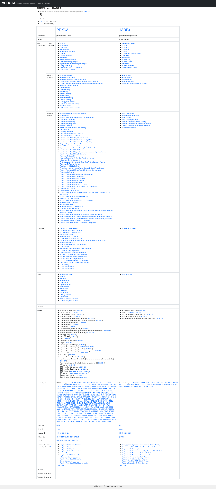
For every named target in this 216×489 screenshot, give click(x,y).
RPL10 (80, 415)
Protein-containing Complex (69, 62)
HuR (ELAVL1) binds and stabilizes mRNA (74, 254)
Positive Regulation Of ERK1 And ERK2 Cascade (76, 200)
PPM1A (82, 411)
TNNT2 (109, 419)
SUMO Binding (127, 79)
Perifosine (63, 291)
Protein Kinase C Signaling (69, 202)
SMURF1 (86, 417)
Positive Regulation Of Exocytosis (71, 182)
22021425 (69, 343)
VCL (92, 421)
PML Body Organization (130, 119)
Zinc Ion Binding (65, 94)
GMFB (93, 395)
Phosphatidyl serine (66, 274)
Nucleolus (125, 47)
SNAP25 (99, 417)
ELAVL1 (91, 391)
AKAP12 (109, 383)
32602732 (90, 333)
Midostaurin (64, 288)
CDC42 (99, 387)
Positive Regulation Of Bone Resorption (73, 178)
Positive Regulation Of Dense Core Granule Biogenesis (78, 222)
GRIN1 (68, 397)
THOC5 (94, 419)
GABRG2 (110, 393)
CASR (74, 387)
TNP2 (58, 421)
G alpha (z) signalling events (69, 250)
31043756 (75, 312)
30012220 (73, 371)
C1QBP (62, 387)
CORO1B (63, 389)
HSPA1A (86, 401)
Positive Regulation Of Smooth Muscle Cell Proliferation (78, 186)
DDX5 (85, 389)
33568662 (73, 326)
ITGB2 (111, 401)
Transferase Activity (66, 98)
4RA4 (69, 441)
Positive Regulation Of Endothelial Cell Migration (76, 140)
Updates (47, 3)
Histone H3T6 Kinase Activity (69, 104)
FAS (61, 393)
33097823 (80, 310)
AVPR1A (105, 385)
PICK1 (100, 409)
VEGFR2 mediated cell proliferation (71, 259)
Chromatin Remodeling (67, 121)
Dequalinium (64, 282)
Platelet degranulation (129, 228)
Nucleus (62, 43)
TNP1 (114, 419)
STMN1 (58, 419)
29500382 (73, 335)
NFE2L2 (59, 407)
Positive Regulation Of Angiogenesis (72, 176)
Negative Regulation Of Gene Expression (135, 463)
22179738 (68, 339)
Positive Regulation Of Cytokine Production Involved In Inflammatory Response (86, 218)
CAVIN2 (78, 387)
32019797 (76, 324)
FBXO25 (66, 393)
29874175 (85, 373)
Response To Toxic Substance (70, 136)
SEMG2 (64, 417)
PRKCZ (95, 411)
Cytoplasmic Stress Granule (131, 53)
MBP (77, 405)
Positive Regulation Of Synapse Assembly (74, 196)
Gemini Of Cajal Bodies (129, 68)
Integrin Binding (65, 87)
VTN (95, 421)
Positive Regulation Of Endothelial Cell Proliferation (76, 117)
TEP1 (86, 419)
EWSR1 (108, 391)
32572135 (91, 318)
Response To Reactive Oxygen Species (73, 113)
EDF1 (114, 389)
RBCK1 (105, 413)
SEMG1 (59, 417)
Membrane (63, 57)
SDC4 (109, 415)
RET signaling (64, 265)
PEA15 (73, 409)
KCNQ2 (83, 403)
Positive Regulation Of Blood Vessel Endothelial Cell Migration (80, 170)
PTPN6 (76, 413)
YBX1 (151, 387)
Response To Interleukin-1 (68, 204)
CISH (58, 389)
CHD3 (140, 383)
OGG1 (107, 407)
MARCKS (72, 405)
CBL (83, 387)
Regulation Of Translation (130, 115)
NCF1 (100, 405)
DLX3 (102, 389)
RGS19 (110, 413)
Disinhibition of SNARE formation (71, 230)
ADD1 (89, 383)
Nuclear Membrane (128, 66)
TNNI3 (104, 419)
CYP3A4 (74, 389)
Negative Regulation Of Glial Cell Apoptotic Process (77, 158)
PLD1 (58, 411)
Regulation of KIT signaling (69, 236)
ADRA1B (98, 383)
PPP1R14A (89, 411)
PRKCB (142, 385)
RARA (101, 413)
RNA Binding (126, 75)
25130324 (82, 345)
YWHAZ (109, 421)
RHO (66, 415)
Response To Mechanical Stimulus (71, 134)
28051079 (63, 361)
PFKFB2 (90, 409)
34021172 (150, 314)
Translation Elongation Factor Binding (134, 83)
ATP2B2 (99, 385)
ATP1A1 (87, 385)
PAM (63, 409)
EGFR (64, 391)
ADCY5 (84, 383)
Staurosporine (64, 280)
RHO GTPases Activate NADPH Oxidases (74, 261)
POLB (67, 411)
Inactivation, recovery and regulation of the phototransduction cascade (83, 240)
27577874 (80, 371)
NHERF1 (71, 407)
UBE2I (143, 387)
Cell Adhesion (64, 130)
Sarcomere (125, 64)
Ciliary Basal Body (66, 66)
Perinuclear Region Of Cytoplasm (71, 68)
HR (74, 401)
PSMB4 (106, 411)
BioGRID (42, 21)
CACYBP (68, 387)
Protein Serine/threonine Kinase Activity (73, 79)
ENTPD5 (97, 391)
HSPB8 (92, 401)
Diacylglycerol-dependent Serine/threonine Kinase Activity (79, 81)
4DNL (65, 441)
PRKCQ (158, 385)
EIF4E (79, 391)
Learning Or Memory (66, 132)
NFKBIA (65, 407)
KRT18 (95, 403)
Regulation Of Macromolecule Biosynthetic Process (139, 453)
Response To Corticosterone (69, 190)
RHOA (71, 415)
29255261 (72, 355)
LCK (99, 403)
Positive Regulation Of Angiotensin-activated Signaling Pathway (81, 214)
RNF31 (75, 415)
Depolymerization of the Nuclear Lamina (73, 252)
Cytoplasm (63, 47)
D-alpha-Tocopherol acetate (69, 301)
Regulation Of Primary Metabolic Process (135, 457)
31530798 (84, 353)
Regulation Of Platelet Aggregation (71, 206)
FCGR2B (78, 393)
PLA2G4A (105, 409)
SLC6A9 (80, 417)
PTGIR (111, 411)
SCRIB (96, 415)
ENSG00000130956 (125, 433)
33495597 (90, 347)
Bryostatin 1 (64, 297)
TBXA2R (80, 419)
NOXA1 (87, 407)
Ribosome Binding (128, 81)
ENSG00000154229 (62, 433)
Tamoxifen (63, 278)
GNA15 (103, 395)
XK (99, 421)
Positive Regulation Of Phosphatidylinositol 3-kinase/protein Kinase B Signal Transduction (85, 193)
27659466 (82, 367)
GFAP (71, 395)
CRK (143, 383)
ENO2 (157, 383)
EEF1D (58, 391)
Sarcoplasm (126, 57)
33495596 (85, 328)
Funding (40, 3)
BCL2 (110, 385)
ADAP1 (78, 383)
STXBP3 (71, 419)
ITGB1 (106, 401)
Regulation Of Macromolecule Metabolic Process (138, 455)
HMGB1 (59, 401)
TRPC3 (83, 421)
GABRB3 (104, 393)
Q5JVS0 (121, 437)
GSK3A (98, 397)
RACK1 (85, 413)
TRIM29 (72, 421)
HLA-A (98, 399)
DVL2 (110, 389)
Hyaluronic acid (127, 274)
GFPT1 (76, 395)
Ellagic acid (64, 293)
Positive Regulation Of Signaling (70, 459)
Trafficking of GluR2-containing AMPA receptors (75, 248)
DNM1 (106, 389)
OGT (120, 385)
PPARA (71, 411)
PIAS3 (124, 385)
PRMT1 (169, 385)
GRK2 (85, 397)
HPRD (42, 23)
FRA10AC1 (163, 383)
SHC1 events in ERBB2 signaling (71, 232)
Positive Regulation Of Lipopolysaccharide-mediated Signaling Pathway (83, 152)
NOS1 (82, 407)
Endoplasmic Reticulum (67, 51)
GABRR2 (66, 395)
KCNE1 (73, 403)
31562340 (137, 312)
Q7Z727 (76, 437)
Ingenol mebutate (65, 284)
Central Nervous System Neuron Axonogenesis (75, 146)
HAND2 (88, 399)
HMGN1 (64, 401)
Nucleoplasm (64, 45)
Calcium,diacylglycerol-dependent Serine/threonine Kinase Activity (81, 83)
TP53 (67, 421)
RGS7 (63, 415)
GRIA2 (58, 397)
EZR (112, 391)
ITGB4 (58, 403)
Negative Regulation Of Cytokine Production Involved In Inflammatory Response (86, 216)
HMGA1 (103, 399)
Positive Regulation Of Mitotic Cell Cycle (73, 184)
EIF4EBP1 (84, 391)
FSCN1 (98, 393)
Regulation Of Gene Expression (132, 449)
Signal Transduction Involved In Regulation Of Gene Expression (81, 148)
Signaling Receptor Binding (69, 85)
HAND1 (83, 399)
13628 (121, 429)
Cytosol (62, 53)
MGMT (81, 405)
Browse (26, 3)
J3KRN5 (59, 437)
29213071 (78, 373)
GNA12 (98, 395)
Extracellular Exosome (67, 70)
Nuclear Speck (127, 62)
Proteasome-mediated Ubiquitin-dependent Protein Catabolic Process (82, 162)
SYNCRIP (127, 387)
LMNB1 (108, 403)
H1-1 (108, 397)
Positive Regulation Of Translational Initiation (136, 123)
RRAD (85, 415)
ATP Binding (64, 91)
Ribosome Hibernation (129, 128)
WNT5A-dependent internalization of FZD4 (74, 257)
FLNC (93, 393)
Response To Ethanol (67, 172)
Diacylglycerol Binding (67, 102)
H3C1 (73, 399)
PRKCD (147, 385)
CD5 (91, 387)
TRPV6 (88, 421)
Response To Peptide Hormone (70, 164)
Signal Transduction (66, 461)
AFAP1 (104, 383)
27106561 (74, 337)
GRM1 (89, 397)
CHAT (114, 387)
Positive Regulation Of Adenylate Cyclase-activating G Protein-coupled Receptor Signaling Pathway (86, 211)
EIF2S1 (73, 391)
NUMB (102, 407)
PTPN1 (58, 413)
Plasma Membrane (66, 55)
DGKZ (94, 389)
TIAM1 (100, 419)
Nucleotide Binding (66, 75)
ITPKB (68, 403)
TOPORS (134, 387)
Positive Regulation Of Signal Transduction (74, 138)
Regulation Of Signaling (67, 449)
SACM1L (91, 415)
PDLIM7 (67, 409)
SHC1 (70, 417)
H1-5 (62, 399)
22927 (121, 425)
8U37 (73, 441)
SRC (113, 417)
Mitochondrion (64, 49)
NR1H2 (92, 407)
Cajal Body (125, 55)
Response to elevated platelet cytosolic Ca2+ (75, 263)
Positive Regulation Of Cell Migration (72, 150)
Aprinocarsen (64, 286)
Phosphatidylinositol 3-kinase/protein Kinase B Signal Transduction (82, 168)
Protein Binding (65, 89)
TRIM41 (78, 421)
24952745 (72, 373)
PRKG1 (101, 411)
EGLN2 (68, 391)
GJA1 (81, 395)
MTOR (86, 405)
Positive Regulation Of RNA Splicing (134, 121)
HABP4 (124, 29)
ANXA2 (64, 385)
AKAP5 (58, 385)
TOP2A (63, 421)
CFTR (110, 387)
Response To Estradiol (67, 156)
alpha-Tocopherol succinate (69, 299)
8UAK (78, 441)
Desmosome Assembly (67, 119)
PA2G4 (58, 409)
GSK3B (104, 397)
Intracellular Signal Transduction (70, 160)
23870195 (83, 322)
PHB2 (95, 409)
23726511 (101, 363)
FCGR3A (84, 393)
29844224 (81, 357)
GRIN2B (79, 397)
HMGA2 (108, 399)
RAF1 (90, 413)
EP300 (103, 391)
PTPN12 (70, 413)
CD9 (94, 387)
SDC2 (105, 415)
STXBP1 (65, 419)
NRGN (97, 407)
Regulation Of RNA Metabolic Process (134, 459)
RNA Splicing (126, 117)
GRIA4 (63, 397)
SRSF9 (121, 387)
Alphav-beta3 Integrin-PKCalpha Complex (73, 64)
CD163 (87, 387)
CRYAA (148, 383)
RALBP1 (95, 413)
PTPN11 (64, 413)
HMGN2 (70, 401)
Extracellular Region (128, 43)
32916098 (107, 330)
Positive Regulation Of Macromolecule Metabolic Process (141, 447)
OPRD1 (111, 407)
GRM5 (94, 397)
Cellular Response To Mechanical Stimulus (136, 125)
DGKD (89, 389)
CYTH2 (80, 389)
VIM (147, 387)
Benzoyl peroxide (65, 295)
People (32, 3)
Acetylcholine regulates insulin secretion (73, 244)
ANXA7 (69, 385)
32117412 (99, 320)
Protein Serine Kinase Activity (70, 108)
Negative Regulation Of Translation (71, 144)
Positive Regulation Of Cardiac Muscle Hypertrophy (77, 142)
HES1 (93, 399)
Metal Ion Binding (65, 106)
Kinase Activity (65, 96)
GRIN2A (73, 397)
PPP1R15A (130, 385)
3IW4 (61, 441)
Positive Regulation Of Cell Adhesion (72, 180)
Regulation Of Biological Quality (70, 445)
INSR (102, 401)
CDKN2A (104, 387)
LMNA (103, 403)
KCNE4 (78, 403)
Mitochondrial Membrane (68, 59)
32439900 (72, 365)
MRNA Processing (128, 113)
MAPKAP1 (60, 405)
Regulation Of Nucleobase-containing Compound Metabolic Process (144, 451)
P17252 (70, 437)
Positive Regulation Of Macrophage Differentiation (76, 174)
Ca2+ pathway (64, 246)
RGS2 (58, 415)
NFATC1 (108, 405)
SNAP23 (93, 417)
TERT (90, 419)
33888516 (79, 341)
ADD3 (93, 383)
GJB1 (85, 395)
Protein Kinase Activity (67, 77)
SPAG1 (104, 417)
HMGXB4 (171, 383)
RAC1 (81, 413)
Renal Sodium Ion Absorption (69, 198)
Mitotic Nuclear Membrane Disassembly (73, 128)
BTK (57, 387)
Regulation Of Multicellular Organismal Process (75, 455)
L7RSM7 (65, 437)
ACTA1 (73, 383)
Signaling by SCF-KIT (67, 234)
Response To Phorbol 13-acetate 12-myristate (75, 220)
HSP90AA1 (79, 401)
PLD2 (62, 411)
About (19, 3)
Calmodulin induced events (69, 228)
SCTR (101, 415)
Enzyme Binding (65, 100)
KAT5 (176, 383)
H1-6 (66, 399)
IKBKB (97, 401)
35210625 (77, 316)
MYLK (91, 405)
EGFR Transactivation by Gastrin (71, 238)
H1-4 (59, 399)
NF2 (104, 405)
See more (61, 465)
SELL (114, 415)
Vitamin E (63, 276)
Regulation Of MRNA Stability (69, 166)
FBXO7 (72, 393)
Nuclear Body (126, 59)
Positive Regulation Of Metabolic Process (135, 461)
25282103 (131, 312)
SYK (75, 419)
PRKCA (62, 29)
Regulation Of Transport (67, 188)
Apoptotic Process (66, 125)
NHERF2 (77, 407)
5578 (58, 425)
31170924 (80, 375)
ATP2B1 (93, 385)
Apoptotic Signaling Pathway (69, 208)
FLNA (89, 393)
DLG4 (98, 389)
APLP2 (74, 385)
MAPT (66, 405)
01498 (58, 429)
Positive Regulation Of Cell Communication (74, 463)
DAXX (153, 383)
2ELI (58, 441)
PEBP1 (78, 409)
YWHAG (103, 421)
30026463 (80, 314)
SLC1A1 (74, 417)
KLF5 (91, 403)
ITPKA (63, 403)
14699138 (87, 11)
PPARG (76, 411)
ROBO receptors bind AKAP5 (69, 267)
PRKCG (153, 385)
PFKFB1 (84, 409)
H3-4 (69, 399)
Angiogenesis (64, 115)
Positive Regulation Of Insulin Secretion (73, 154)
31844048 (144, 316)
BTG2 (114, 385)
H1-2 (112, 397)
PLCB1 (111, 409)
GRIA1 (113, 395)
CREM (69, 389)
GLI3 (88, 395)
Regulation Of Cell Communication (71, 451)
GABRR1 (59, 395)
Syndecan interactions (67, 242)
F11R (58, 393)
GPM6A (108, 395)
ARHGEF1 (80, 385)
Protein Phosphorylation (68, 123)
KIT (87, 403)
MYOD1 (95, 405)
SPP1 (109, 417)
